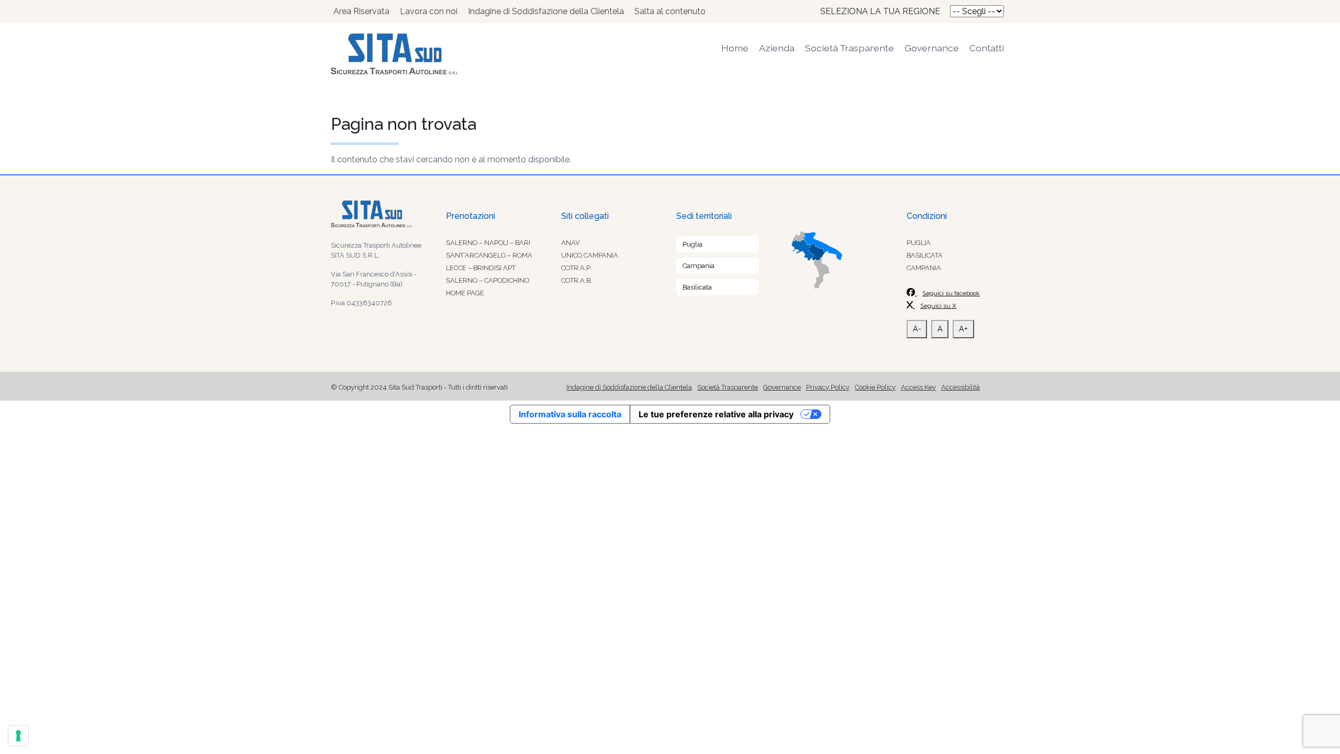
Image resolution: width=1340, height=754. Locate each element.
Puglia (692, 244)
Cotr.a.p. (576, 268)
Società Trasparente (849, 47)
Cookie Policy (875, 387)
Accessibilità (960, 387)
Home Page (465, 293)
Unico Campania (589, 255)
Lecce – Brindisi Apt (481, 268)
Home (735, 47)
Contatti (986, 47)
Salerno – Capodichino (487, 280)
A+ (963, 328)
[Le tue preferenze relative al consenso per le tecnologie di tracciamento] (18, 736)
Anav (570, 243)
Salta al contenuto (670, 11)
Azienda (777, 47)
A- (917, 328)
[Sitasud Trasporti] (440, 54)
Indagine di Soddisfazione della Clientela (546, 11)
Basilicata (697, 287)
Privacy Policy (828, 387)
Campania (698, 266)
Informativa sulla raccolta (570, 414)
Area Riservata (361, 11)
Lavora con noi (428, 11)
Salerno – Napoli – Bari (488, 243)
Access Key (918, 387)
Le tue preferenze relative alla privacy (716, 414)
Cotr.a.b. (576, 280)
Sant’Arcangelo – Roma (489, 255)
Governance (931, 47)
